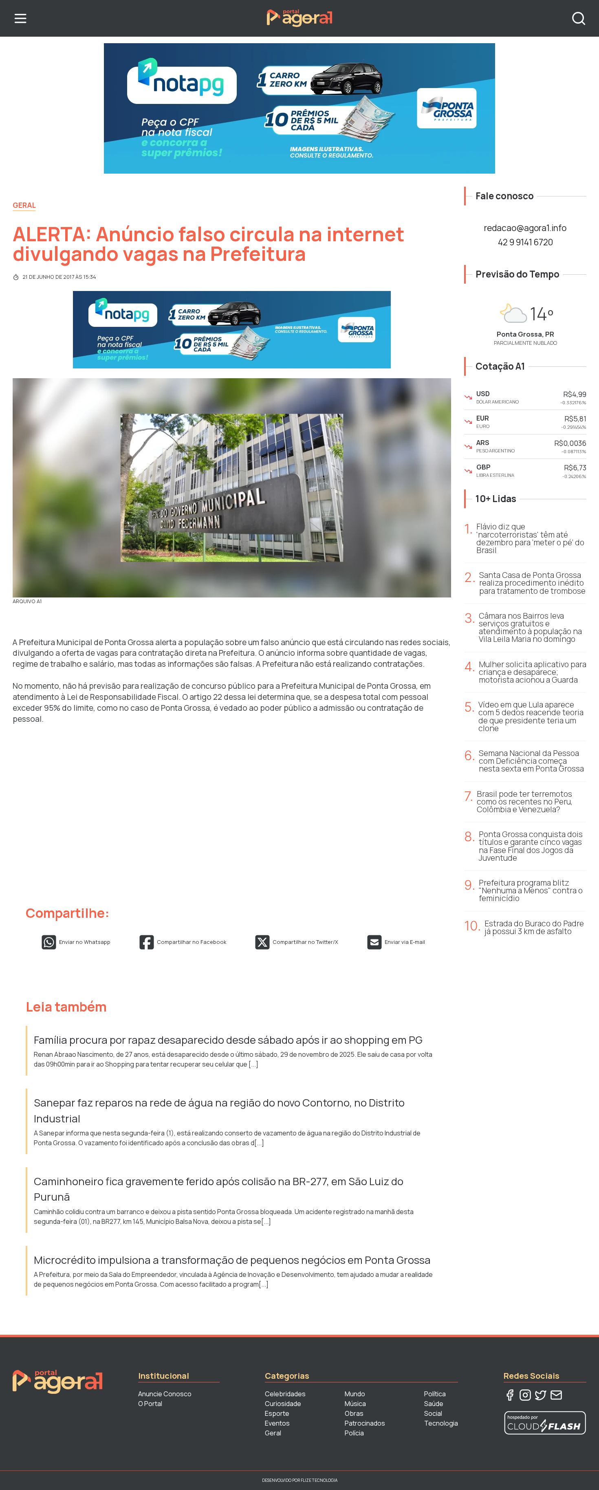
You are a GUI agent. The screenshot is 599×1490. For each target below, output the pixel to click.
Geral (24, 205)
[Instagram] (525, 1395)
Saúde (433, 1403)
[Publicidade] (299, 108)
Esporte (277, 1413)
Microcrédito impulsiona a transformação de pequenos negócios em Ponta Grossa (233, 1260)
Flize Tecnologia (319, 1480)
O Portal (150, 1403)
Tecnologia (441, 1423)
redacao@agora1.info (525, 228)
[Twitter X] (541, 1395)
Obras (354, 1413)
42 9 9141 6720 (525, 242)
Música (355, 1403)
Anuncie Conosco (165, 1393)
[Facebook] (510, 1395)
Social (433, 1413)
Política (435, 1393)
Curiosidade (283, 1403)
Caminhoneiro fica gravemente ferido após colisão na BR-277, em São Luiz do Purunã (218, 1189)
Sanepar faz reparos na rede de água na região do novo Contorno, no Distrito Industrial (219, 1110)
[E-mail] (556, 1395)
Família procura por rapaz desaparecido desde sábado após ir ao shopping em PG (229, 1040)
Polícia (354, 1432)
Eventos (277, 1423)
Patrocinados (365, 1423)
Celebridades (285, 1393)
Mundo (355, 1393)
